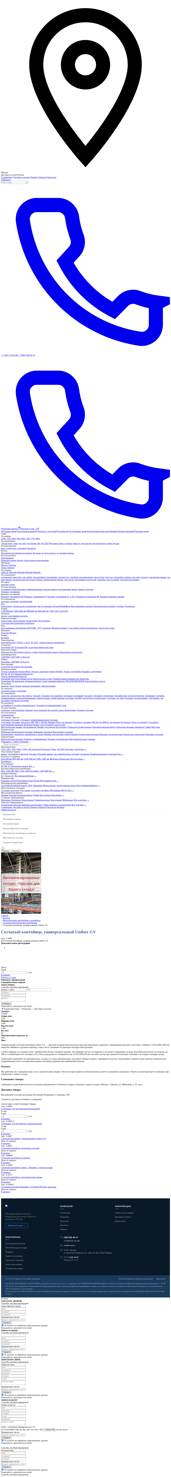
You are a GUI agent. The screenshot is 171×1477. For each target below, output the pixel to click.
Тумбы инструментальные (79, 727)
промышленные (8, 698)
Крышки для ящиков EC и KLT (61, 596)
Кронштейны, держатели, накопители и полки (22, 734)
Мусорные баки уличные (60, 543)
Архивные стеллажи (19, 700)
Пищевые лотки (8, 781)
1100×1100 (54, 611)
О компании (6, 177)
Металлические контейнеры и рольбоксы (19, 833)
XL (6, 674)
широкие (26, 686)
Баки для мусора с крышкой (13, 548)
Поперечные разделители (70, 652)
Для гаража (25, 790)
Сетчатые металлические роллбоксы (17, 623)
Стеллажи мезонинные (15, 1243)
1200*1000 (15, 657)
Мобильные (67, 800)
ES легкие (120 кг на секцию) (134, 722)
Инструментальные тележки (82, 739)
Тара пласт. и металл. (14, 1260)
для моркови (51, 577)
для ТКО (45, 543)
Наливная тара (7, 679)
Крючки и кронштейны (60, 805)
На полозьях (26, 667)
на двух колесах (49, 553)
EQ (12, 674)
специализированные (26, 698)
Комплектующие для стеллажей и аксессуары (44, 725)
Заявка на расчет (8, 810)
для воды (5, 696)
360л (18, 538)
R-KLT (20, 642)
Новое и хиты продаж (124, 1213)
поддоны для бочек (10, 601)
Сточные (120, 606)
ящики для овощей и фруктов (14, 754)
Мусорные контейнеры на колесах (16, 553)
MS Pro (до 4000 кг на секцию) (106, 722)
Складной (5, 667)
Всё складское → (81, 800)
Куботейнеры (22, 781)
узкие (11, 686)
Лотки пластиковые (13, 1264)
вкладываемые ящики (68, 589)
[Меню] (29, 742)
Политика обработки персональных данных (135, 1279)
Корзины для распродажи (111, 734)
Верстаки (155, 727)
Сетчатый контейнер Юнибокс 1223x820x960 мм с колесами (28, 1187)
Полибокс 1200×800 (39, 771)
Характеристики (11, 1009)
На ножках (16, 667)
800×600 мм (17, 759)
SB (42, 722)
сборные (29, 710)
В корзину (5, 975)
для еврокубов (25, 601)
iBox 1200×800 (7, 771)
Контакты (51, 177)
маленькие (35, 686)
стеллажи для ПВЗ (73, 698)
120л (9, 538)
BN (2, 674)
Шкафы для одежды (46, 727)
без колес (37, 553)
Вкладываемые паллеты (82, 606)
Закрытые (31, 548)
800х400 (29, 572)
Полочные (16, 800)
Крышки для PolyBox (92, 671)
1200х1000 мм (19, 611)
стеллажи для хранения (51, 696)
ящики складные (86, 589)
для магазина (100, 698)
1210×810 (63, 611)
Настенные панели (19, 766)
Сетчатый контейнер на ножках (15, 1158)
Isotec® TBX (26, 785)
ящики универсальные (46, 580)
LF (9, 766)
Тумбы (36, 795)
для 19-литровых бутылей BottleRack (53, 606)
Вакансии (64, 1221)
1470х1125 (24, 662)
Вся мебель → (57, 795)
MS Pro (64, 790)
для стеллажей (112, 580)
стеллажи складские (10, 790)
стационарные (7, 715)
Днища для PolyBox (72, 671)
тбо (38, 543)
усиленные (21, 691)
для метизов (154, 577)
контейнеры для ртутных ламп (100, 628)
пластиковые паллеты (18, 616)
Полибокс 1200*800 (10, 662)
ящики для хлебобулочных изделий (63, 754)
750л (28, 538)
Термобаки (6, 681)
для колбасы (118, 577)
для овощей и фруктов (11, 577)
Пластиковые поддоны (12, 819)
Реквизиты (64, 1217)
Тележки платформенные (35, 739)
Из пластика (34, 749)
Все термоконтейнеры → (88, 785)
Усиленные (130, 606)
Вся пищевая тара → (49, 781)
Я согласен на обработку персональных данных (26, 1325)
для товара (68, 696)
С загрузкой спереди (76, 628)
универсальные (43, 698)
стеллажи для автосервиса (136, 698)
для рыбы (101, 580)
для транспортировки (129, 580)
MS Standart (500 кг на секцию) (58, 722)
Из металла (45, 749)
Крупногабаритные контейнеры (15, 829)
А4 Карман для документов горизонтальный (21, 1124)
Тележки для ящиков (10, 592)
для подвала (87, 698)
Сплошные (85, 754)
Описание (26, 1009)
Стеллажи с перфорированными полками (39, 720)
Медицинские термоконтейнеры (26, 681)
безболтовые (70, 710)
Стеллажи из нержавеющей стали (51, 705)
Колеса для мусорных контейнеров (33, 560)
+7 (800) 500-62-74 (26, 355)
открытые (5, 710)
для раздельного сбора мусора (105, 543)
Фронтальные (27, 800)
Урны (53, 749)
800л (38, 538)
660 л (19, 749)
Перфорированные (98, 754)
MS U (37, 722)
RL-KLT (34, 642)
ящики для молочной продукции (21, 580)
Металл (4, 565)
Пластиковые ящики (11, 824)
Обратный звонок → (16, 1225)
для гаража (6, 722)
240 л (8, 749)
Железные (54, 759)
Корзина (60, 807)
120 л (3, 749)
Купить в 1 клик (8, 977)
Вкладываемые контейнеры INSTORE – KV (21, 628)
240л (14, 538)
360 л (14, 749)
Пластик (12, 565)
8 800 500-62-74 (71, 1237)
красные (5, 584)
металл (4, 616)
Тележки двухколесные (58, 739)
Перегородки (7, 652)
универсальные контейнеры (52, 642)
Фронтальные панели (49, 652)
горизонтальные (48, 686)
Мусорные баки (9, 814)
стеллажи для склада (20, 722)
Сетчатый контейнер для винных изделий (20, 1148)
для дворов (32, 543)
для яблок (74, 577)
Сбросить (16, 851)
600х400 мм (43, 611)
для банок (160, 696)
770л (33, 538)
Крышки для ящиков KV (35, 596)
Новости (43, 177)
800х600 (37, 572)
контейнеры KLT (9, 642)
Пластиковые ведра (24, 679)
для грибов (27, 577)
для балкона (154, 698)
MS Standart (55, 790)
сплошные (6, 589)
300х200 (5, 572)
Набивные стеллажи (43, 732)
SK (2, 766)
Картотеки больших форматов (130, 727)
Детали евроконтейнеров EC (14, 676)
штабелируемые (18, 589)
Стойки (45, 805)
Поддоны (9, 1252)
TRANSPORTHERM (10, 785)
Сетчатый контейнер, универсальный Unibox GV (23, 1138)
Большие (5, 638)
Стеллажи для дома (115, 698)
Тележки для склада (14, 1268)
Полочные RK (21, 647)
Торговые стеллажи (154, 734)
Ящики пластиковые (14, 1256)
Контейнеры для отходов (16, 1247)
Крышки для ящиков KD (12, 596)
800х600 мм (32, 611)
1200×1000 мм (42, 759)
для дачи (22, 543)
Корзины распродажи (32, 805)
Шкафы (4, 795)
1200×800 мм (30, 759)
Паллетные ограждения (134, 734)
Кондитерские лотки (42, 679)
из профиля (6, 705)
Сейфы (147, 727)
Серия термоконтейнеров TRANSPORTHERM (63, 681)
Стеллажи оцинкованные (23, 705)
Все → (121, 754)
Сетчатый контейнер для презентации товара (21, 1177)
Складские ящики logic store (41, 647)
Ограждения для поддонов (38, 621)
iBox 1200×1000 (22, 771)
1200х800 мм (7, 611)
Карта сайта (120, 1221)
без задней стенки (56, 710)
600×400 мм (6, 759)
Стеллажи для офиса (82, 722)
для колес (88, 696)
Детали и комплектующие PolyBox (47, 671)
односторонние (18, 710)
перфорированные (34, 589)
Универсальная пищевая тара (66, 679)
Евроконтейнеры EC (23, 674)
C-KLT (27, 642)
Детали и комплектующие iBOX (16, 671)
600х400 (21, 572)
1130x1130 (25, 657)
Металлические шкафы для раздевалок (18, 727)
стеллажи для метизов (103, 696)
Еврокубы (84, 679)
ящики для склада (65, 580)
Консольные (56, 800)
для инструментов (135, 696)
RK (5, 766)
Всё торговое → (79, 805)
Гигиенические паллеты (104, 606)
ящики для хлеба (132, 577)
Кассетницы (61, 727)
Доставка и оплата (21, 177)
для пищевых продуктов (85, 580)
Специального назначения (24, 606)
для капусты (63, 577)
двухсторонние (40, 710)
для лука (109, 577)
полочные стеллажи (10, 720)
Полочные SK (7, 647)
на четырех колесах (65, 553)
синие (12, 584)
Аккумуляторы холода (95, 681)
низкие (18, 686)
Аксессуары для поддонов (13, 621)
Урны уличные (8, 567)
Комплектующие (8, 560)
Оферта (63, 1229)
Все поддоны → (78, 759)
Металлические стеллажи (13, 838)
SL (9, 674)
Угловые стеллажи (85, 710)
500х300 (13, 572)
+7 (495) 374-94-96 (19, 742)
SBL (33, 722)
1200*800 (5, 657)
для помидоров (86, 577)
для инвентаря (120, 696)
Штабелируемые (59, 628)
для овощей (78, 696)
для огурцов (98, 577)
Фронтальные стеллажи (22, 732)
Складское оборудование (13, 842)
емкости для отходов (82, 543)
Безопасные (6, 606)
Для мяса (33, 754)
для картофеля (39, 577)
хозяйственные (58, 698)
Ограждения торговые (89, 734)
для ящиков (150, 696)
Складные (46, 628)
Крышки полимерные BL (88, 596)
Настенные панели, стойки (26, 652)
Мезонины (6, 732)
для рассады (15, 696)
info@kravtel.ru (69, 1245)
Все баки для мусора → (76, 749)
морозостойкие (50, 589)
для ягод (144, 577)
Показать (5, 851)
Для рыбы (41, 754)
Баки (31, 781)
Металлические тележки (12, 739)
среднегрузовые (8, 691)
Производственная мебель (104, 727)
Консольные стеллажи (63, 732)
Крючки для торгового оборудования (61, 734)
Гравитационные (42, 800)
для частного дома (9, 543)
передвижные (7, 558)
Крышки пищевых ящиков (112, 596)
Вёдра (37, 781)
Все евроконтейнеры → (25, 776)
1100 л (25, 749)
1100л (3, 538)
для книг (37, 696)
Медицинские (49, 785)
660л (23, 538)
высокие (5, 686)
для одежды (26, 696)
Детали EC (9, 776)
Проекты (34, 177)
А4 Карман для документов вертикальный (20, 1109)
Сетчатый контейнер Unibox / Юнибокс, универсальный (27, 1167)
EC (2, 776)
